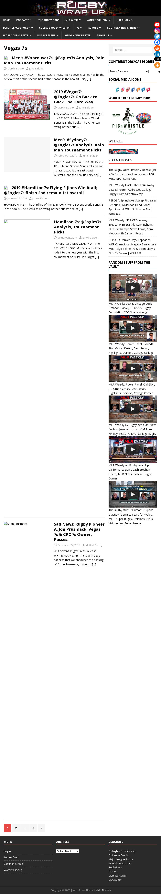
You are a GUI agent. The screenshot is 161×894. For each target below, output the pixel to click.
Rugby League (46, 35)
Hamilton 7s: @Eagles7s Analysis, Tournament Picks (77, 227)
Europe (93, 27)
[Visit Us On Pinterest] (148, 90)
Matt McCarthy (94, 545)
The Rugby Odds (48, 20)
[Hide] (159, 71)
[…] (89, 79)
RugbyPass (115, 867)
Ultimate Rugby (117, 875)
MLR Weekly (73, 20)
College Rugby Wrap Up (54, 27)
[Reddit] (157, 48)
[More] (157, 65)
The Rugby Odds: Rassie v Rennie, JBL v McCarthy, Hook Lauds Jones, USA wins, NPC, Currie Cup (133, 174)
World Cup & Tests (15, 35)
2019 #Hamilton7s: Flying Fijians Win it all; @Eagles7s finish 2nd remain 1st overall (50, 190)
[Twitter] (157, 36)
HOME (6, 20)
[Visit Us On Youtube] (127, 90)
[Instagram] (157, 31)
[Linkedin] (157, 54)
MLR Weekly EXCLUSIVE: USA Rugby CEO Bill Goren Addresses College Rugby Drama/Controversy (131, 189)
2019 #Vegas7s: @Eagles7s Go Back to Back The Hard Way (75, 97)
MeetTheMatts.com (120, 863)
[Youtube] (157, 25)
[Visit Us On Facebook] (132, 90)
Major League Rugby (16, 27)
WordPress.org (13, 870)
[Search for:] (133, 50)
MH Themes (104, 890)
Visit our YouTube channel (125, 523)
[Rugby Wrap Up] (80, 14)
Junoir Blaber (37, 68)
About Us (103, 35)
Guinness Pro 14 (118, 855)
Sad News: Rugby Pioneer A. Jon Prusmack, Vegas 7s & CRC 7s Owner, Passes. (79, 531)
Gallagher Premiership (122, 851)
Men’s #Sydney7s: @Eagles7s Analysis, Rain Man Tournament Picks (79, 145)
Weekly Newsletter (78, 35)
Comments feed (13, 863)
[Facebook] (157, 42)
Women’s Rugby (97, 20)
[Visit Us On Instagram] (122, 90)
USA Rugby (123, 20)
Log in (7, 851)
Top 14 (112, 871)
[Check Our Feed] (137, 90)
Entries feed (11, 857)
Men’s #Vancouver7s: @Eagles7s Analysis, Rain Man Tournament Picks (54, 60)
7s (77, 27)
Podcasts (22, 20)
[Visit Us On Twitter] (117, 90)
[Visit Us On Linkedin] (142, 90)
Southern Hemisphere (121, 27)
